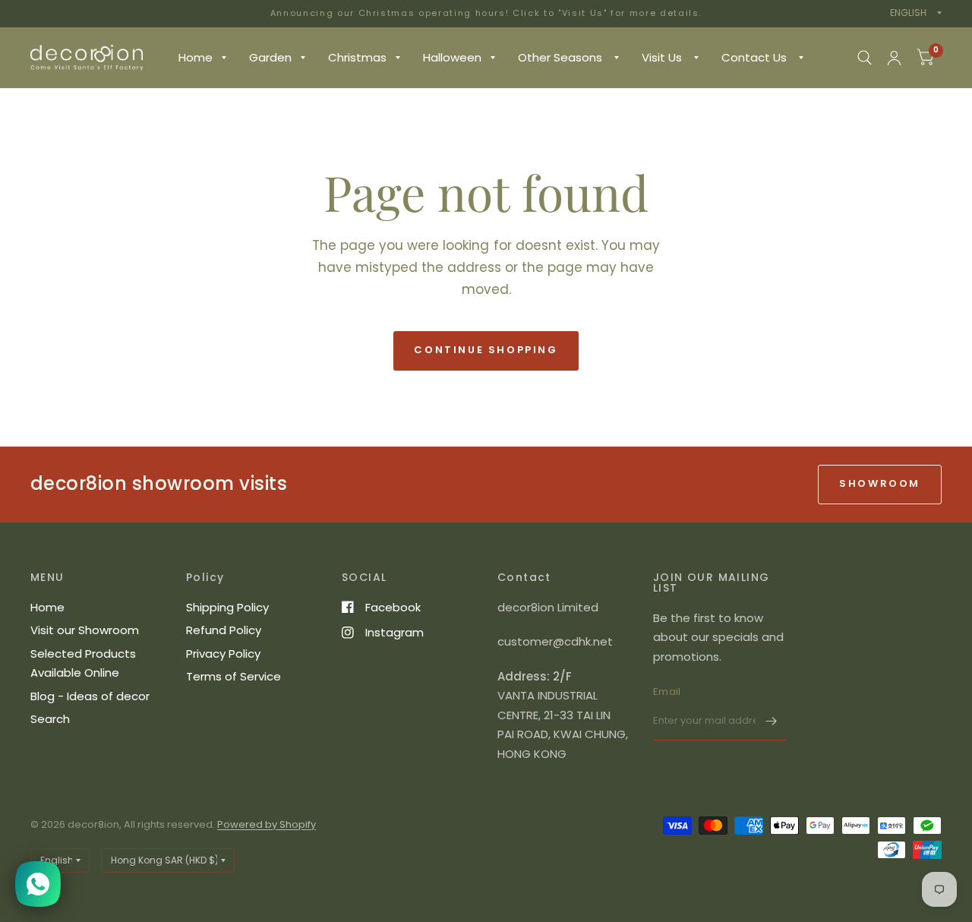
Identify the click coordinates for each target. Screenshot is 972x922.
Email (666, 691)
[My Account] (894, 57)
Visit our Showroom (84, 630)
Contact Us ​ (755, 57)
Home (195, 57)
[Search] (864, 57)
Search (50, 719)
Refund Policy (223, 630)
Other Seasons (561, 57)
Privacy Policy (223, 654)
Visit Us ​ (663, 57)
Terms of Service (233, 676)
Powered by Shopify (266, 824)
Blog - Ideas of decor (90, 696)
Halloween (452, 57)
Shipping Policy (227, 607)
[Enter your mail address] (771, 720)
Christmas (357, 57)
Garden (270, 57)
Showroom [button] (879, 483)
